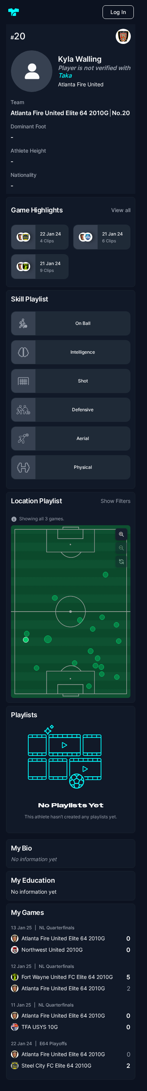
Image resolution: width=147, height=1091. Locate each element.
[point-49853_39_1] (26, 633)
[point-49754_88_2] (105, 574)
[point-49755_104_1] (116, 677)
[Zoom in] (121, 534)
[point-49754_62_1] (95, 665)
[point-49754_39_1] (102, 617)
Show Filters (115, 501)
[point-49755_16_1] (97, 658)
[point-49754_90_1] (92, 629)
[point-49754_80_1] (101, 674)
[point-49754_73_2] (118, 641)
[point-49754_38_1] (89, 685)
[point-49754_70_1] (101, 667)
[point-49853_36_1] (25, 639)
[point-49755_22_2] (80, 620)
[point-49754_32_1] (116, 624)
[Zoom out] (121, 548)
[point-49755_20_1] (54, 598)
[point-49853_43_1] (36, 668)
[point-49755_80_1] (90, 651)
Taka (65, 75)
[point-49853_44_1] (48, 639)
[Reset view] (121, 562)
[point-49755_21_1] (74, 663)
